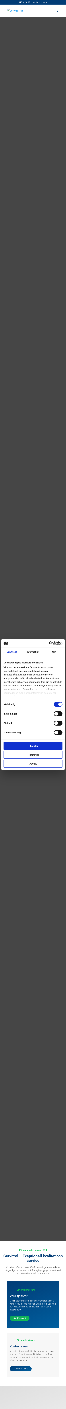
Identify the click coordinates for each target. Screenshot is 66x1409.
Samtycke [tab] (12, 651)
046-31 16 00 (24, 2)
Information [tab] (33, 651)
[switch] (58, 713)
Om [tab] (54, 651)
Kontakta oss (20, 1368)
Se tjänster (19, 1318)
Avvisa (33, 763)
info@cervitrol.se (40, 2)
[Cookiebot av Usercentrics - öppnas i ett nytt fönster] (49, 643)
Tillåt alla (33, 745)
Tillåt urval (33, 754)
